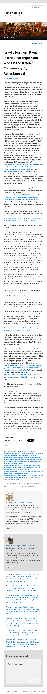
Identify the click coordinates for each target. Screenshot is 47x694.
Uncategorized (22, 451)
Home (6, 37)
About (12, 37)
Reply (9, 528)
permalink (15, 479)
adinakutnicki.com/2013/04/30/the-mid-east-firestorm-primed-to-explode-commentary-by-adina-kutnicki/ (23, 472)
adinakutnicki (10, 546)
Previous (33, 44)
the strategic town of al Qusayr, (22, 237)
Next (41, 44)
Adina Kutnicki (13, 13)
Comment (33, 680)
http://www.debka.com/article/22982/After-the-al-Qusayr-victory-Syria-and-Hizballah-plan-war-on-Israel (23, 476)
